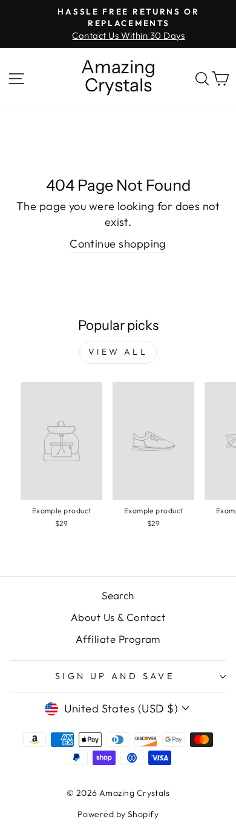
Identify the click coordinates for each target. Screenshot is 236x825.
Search (118, 595)
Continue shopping (118, 244)
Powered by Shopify (118, 814)
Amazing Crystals (118, 76)
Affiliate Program (118, 639)
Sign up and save (115, 676)
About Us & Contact (118, 617)
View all (118, 351)
